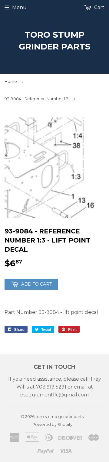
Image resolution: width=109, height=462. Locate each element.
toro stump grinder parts (55, 40)
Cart (98, 7)
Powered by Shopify (52, 424)
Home (11, 81)
